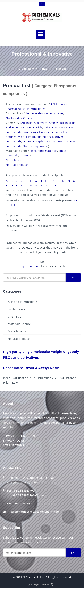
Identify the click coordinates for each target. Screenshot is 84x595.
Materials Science (19, 324)
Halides (44, 132)
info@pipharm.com (19, 511)
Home (43, 68)
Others (27, 118)
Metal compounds (29, 137)
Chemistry (14, 316)
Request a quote (29, 266)
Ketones (11, 137)
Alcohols (26, 123)
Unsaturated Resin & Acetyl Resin (31, 368)
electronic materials (44, 151)
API (53, 104)
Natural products (17, 165)
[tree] (42, 320)
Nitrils (47, 137)
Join (73, 552)
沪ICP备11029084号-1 (42, 584)
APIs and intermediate (22, 302)
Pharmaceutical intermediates (25, 109)
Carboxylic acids (31, 127)
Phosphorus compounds (49, 141)
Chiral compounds (56, 127)
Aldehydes (40, 123)
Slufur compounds (35, 146)
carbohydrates (53, 113)
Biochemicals (16, 309)
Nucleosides (14, 118)
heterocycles (58, 132)
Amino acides (34, 113)
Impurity (61, 104)
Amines (54, 123)
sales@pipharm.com (46, 511)
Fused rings (30, 132)
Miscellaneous (15, 160)
